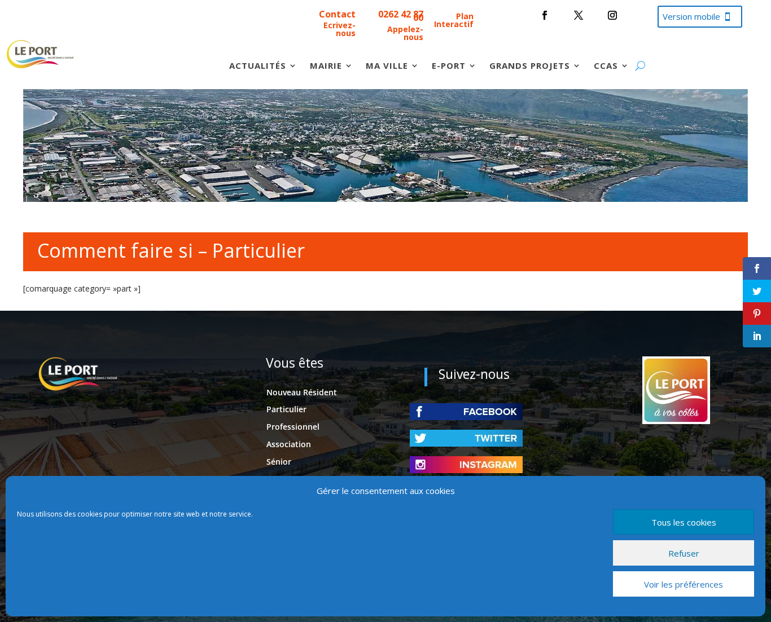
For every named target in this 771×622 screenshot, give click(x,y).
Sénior (278, 461)
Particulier (286, 409)
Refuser (683, 553)
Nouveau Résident (301, 392)
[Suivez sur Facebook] (545, 15)
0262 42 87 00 (400, 16)
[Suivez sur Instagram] (612, 15)
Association (288, 444)
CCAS (606, 66)
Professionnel (292, 426)
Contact (337, 14)
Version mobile (691, 16)
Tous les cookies (683, 522)
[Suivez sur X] (579, 15)
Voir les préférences (683, 584)
